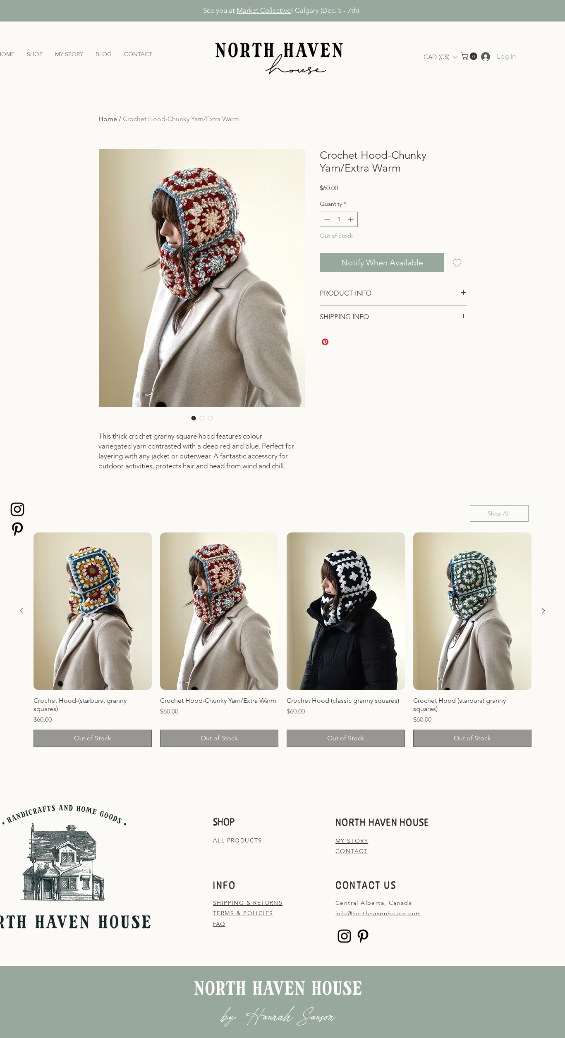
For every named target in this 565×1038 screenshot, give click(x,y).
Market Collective (264, 10)
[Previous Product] (21, 611)
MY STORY (351, 841)
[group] (282, 639)
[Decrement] (326, 219)
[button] (440, 57)
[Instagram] (17, 509)
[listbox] (440, 57)
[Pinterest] (17, 529)
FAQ (219, 924)
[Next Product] (543, 611)
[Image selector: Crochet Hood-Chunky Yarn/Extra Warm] (193, 418)
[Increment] (351, 219)
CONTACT (351, 851)
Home (107, 119)
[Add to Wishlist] (457, 262)
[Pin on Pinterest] (325, 342)
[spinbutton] (338, 219)
